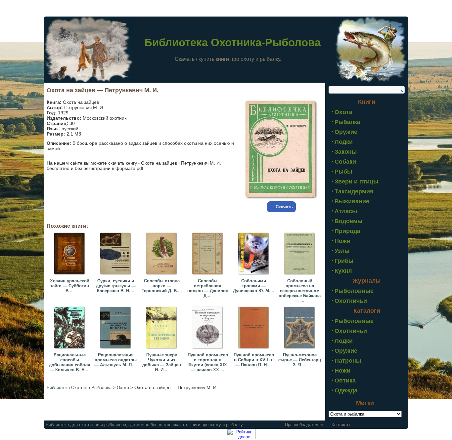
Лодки (344, 142)
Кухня (343, 270)
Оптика (345, 380)
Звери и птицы (356, 181)
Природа (347, 231)
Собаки (345, 161)
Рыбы (343, 171)
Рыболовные (354, 291)
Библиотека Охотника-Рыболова (232, 42)
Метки (365, 403)
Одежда (346, 390)
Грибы (344, 261)
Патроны (348, 360)
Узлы (342, 251)
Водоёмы (348, 221)
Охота (343, 112)
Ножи (342, 241)
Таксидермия (354, 191)
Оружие (346, 132)
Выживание (352, 201)
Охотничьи (351, 301)
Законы (346, 151)
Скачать (284, 206)
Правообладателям (304, 424)
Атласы (346, 211)
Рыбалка (347, 122)
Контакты (341, 424)
